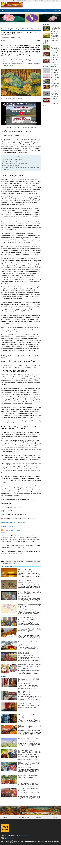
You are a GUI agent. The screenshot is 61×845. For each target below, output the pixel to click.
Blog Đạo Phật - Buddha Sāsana (11, 530)
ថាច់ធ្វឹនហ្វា (20, 683)
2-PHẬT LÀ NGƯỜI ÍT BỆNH (10, 161)
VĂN (19, 668)
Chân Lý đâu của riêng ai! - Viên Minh (13, 58)
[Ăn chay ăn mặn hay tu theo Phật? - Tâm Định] (46, 28)
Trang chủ (5, 817)
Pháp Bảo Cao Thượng (10, 561)
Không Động (21, 717)
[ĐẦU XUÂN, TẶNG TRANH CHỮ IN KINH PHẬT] (46, 93)
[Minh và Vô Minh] (9, 695)
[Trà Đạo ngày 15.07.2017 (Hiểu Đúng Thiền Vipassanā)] (9, 632)
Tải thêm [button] (20, 803)
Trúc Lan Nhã (21, 767)
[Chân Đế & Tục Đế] (9, 572)
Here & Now (52, 0)
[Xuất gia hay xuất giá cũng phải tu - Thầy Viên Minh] (9, 729)
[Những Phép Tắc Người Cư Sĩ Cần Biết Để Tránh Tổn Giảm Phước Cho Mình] (9, 766)
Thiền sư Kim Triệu (39, 0)
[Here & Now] (5, 831)
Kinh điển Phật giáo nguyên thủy (25, 793)
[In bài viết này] (40, 40)
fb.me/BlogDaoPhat (8, 526)
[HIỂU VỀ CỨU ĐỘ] (9, 656)
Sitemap (58, 0)
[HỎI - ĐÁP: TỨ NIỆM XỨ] (46, 81)
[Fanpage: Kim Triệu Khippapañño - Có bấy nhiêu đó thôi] (9, 753)
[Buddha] (45, 106)
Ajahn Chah (46, 0)
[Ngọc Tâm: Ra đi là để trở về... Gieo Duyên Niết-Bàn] (9, 779)
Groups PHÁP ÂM (37, 10)
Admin (46, 10)
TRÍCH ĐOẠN (21, 571)
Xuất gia (20, 780)
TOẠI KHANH (37, 561)
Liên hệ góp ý (38, 817)
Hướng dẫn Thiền (22, 741)
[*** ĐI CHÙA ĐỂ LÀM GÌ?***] (9, 645)
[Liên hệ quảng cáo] (30, 21)
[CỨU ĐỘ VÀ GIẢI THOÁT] (9, 718)
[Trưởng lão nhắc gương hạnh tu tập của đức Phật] (9, 595)
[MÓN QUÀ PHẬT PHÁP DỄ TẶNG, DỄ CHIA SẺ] (46, 100)
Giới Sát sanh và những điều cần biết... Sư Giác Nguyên (17, 60)
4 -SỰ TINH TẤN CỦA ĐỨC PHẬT (12, 165)
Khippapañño (9, 10)
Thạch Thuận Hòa (10, 838)
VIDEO (14, 563)
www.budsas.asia (7, 522)
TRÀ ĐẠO (20, 633)
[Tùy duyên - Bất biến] (9, 621)
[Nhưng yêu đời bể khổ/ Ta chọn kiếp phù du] (9, 608)
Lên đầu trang (55, 817)
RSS (47, 817)
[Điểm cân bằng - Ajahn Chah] (9, 742)
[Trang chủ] (3, 10)
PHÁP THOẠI (20, 561)
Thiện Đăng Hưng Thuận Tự (24, 730)
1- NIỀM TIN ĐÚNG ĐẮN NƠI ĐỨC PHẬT (13, 159)
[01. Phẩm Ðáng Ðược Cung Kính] (46, 70)
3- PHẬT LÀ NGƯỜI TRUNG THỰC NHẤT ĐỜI (15, 163)
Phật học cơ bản (29, 561)
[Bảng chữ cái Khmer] (46, 42)
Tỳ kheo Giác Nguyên (7, 563)
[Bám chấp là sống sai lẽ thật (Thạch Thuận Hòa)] (9, 682)
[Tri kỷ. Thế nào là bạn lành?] (46, 76)
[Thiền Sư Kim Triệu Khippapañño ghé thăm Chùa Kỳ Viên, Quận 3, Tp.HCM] (9, 707)
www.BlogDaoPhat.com (19, 522)
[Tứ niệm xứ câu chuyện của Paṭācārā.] (9, 792)
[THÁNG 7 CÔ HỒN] (9, 584)
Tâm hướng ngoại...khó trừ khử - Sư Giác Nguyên (16, 62)
